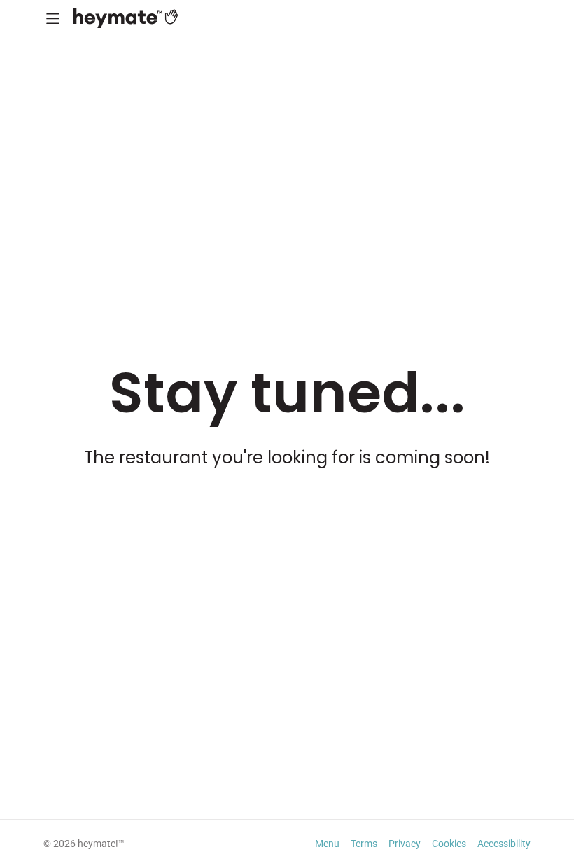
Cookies (449, 843)
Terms (364, 843)
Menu (327, 843)
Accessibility (504, 843)
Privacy (404, 843)
